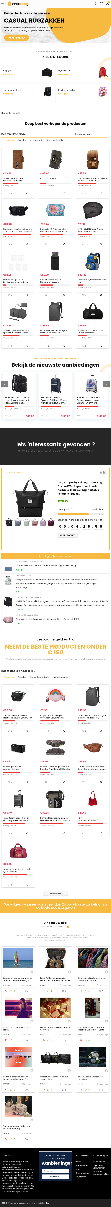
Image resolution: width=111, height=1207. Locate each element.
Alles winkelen (82, 1165)
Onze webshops (83, 1173)
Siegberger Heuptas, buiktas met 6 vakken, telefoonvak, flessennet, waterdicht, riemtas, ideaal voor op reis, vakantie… (18, 232)
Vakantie (6, 985)
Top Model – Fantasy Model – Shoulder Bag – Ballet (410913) (47, 619)
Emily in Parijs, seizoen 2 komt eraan (17, 1028)
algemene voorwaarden (99, 1166)
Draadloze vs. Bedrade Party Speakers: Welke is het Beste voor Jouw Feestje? (91, 1030)
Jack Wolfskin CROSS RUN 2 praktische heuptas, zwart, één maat (17, 718)
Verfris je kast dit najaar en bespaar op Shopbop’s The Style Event (15, 1079)
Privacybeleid (99, 1161)
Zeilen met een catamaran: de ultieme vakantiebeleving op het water (17, 980)
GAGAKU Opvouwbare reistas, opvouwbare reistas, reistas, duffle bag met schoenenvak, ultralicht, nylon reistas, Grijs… (16, 333)
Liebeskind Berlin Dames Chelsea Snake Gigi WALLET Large (46, 565)
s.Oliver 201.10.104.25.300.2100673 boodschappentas (89, 820)
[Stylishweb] (31, 972)
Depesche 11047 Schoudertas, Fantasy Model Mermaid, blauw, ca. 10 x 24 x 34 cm (54, 231)
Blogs (78, 1169)
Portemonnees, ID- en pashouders (30, 561)
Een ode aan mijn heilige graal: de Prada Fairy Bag (17, 1127)
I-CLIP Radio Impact (48, 178)
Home (78, 1161)
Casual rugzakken (23, 575)
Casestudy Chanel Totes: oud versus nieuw (54, 1078)
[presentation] (4, 384)
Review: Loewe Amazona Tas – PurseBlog (92, 1078)
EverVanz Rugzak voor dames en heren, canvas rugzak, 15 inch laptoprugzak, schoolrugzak (92, 180)
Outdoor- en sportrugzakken (28, 597)
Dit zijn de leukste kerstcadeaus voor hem (55, 1028)
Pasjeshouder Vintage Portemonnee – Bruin (13, 179)
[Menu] (3, 3)
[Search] (95, 3)
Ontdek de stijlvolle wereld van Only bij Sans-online (92, 979)
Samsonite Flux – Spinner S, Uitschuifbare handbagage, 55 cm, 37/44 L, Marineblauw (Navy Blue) (18, 403)
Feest (42, 1034)
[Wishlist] (101, 4)
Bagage (43, 985)
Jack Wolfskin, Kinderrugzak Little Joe (92, 281)
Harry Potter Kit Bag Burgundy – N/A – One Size (17, 870)
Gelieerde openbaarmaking (101, 1172)
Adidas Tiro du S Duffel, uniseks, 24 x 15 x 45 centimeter (93, 331)
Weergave (8, 74)
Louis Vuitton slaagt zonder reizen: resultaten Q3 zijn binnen (55, 979)
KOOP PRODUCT (69, 535)
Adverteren (81, 1176)
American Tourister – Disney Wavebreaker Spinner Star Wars (52, 400)
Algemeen (81, 985)
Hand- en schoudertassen (27, 615)
